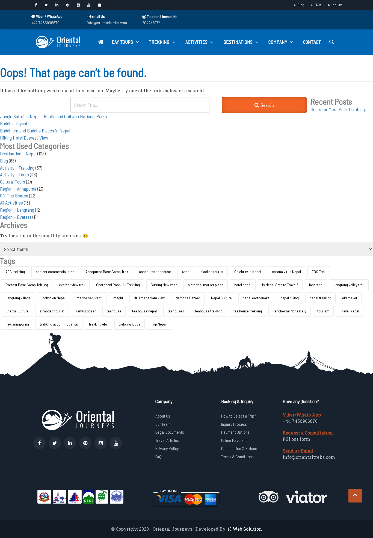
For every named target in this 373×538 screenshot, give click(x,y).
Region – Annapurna (18, 189)
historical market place (205, 284)
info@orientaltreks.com (107, 22)
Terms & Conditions (237, 456)
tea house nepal (144, 311)
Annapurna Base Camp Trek (106, 271)
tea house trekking (247, 311)
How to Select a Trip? (238, 415)
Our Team (163, 424)
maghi (118, 297)
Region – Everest (15, 217)
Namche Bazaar (188, 297)
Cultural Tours (12, 182)
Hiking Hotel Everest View (24, 138)
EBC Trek (318, 271)
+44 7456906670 (45, 22)
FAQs (318, 5)
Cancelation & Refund (239, 448)
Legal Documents (169, 431)
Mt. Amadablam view (149, 297)
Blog (301, 5)
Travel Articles (167, 440)
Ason (186, 271)
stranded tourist (52, 311)
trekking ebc (98, 324)
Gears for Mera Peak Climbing (338, 109)
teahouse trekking (209, 311)
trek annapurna (17, 324)
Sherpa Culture (17, 311)
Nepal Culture (221, 297)
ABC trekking (15, 271)
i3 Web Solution (244, 529)
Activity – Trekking (17, 168)
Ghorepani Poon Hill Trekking (118, 284)
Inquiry (337, 5)
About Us (162, 415)
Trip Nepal (159, 324)
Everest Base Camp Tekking (26, 284)
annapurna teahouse (155, 271)
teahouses (176, 311)
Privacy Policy (167, 448)
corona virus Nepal (286, 271)
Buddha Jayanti (14, 123)
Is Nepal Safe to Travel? (280, 284)
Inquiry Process (234, 424)
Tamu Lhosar (85, 311)
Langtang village (18, 297)
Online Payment (234, 440)
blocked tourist (211, 271)
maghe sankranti (89, 297)
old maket (349, 297)
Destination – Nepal (18, 153)
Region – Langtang (17, 210)
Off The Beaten (14, 196)
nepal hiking (289, 297)
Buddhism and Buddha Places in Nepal (35, 131)
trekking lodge (129, 324)
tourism (323, 311)
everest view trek (72, 284)
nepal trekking (320, 297)
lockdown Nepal (54, 297)
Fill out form (296, 439)
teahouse (114, 311)
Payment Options (235, 431)
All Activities (11, 203)
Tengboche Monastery (289, 311)
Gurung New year (164, 284)
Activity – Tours (14, 175)
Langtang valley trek (348, 284)
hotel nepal (242, 284)
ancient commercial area (55, 271)
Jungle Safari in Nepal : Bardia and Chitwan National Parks (53, 116)
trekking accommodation (59, 324)
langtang (315, 284)
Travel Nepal (349, 311)
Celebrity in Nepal (247, 271)
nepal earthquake (256, 297)
